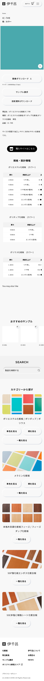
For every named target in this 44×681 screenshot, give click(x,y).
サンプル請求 (7, 660)
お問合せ (31, 655)
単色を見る (12, 431)
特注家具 (5, 655)
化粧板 (5, 650)
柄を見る (32, 431)
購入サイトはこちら (25, 148)
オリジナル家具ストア (11, 664)
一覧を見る (22, 440)
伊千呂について (34, 650)
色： (4, 21)
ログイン (27, 4)
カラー (8, 21)
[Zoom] (40, 66)
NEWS (31, 660)
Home (4, 13)
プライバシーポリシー (9, 674)
